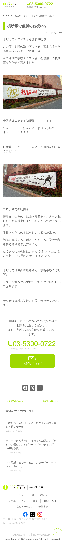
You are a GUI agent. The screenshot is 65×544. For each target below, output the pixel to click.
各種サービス (24, 506)
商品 (35, 500)
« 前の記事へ (15, 401)
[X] (32, 388)
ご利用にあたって (21, 534)
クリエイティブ (17, 500)
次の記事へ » (50, 401)
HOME (21, 495)
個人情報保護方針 (41, 534)
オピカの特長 (39, 495)
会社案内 (43, 506)
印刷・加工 (50, 500)
